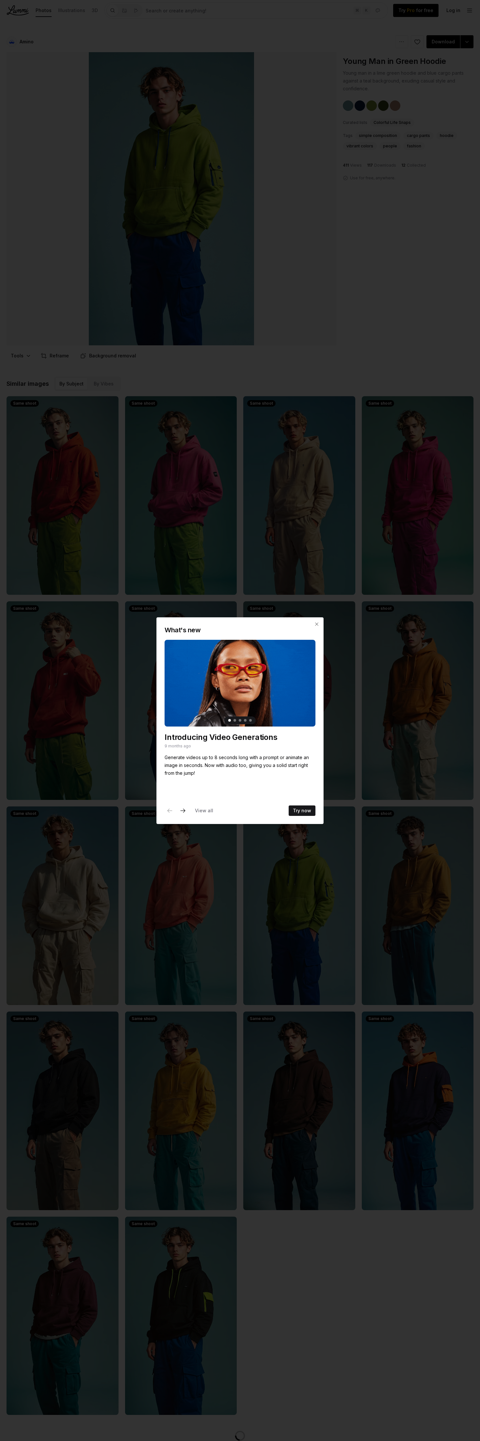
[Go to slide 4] (245, 720)
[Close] (317, 624)
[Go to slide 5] (250, 720)
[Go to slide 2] (234, 720)
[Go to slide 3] (240, 720)
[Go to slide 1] (229, 720)
